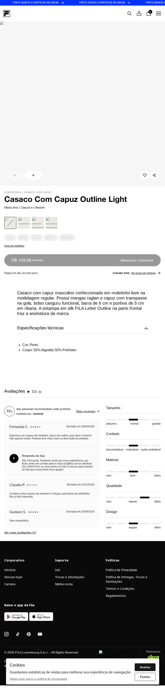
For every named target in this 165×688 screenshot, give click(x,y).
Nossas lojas (13, 577)
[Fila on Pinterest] (29, 634)
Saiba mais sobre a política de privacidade (38, 678)
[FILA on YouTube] (40, 634)
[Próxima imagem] (33, 175)
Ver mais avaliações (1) (20, 532)
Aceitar (145, 667)
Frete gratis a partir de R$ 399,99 (28, 3)
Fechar (145, 677)
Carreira (9, 584)
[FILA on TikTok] (17, 634)
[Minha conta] (139, 13)
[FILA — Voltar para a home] (6, 13)
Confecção (12, 192)
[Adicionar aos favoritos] (145, 175)
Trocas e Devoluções (69, 577)
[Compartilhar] (154, 175)
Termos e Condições (120, 589)
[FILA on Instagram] (6, 634)
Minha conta (64, 584)
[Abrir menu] (158, 13)
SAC (58, 570)
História (9, 570)
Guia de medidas (14, 245)
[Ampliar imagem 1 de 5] (82, 103)
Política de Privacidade (121, 570)
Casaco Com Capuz (38, 192)
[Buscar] (129, 13)
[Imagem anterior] (15, 175)
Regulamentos (116, 596)
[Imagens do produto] (82, 103)
